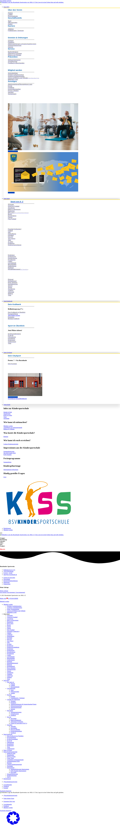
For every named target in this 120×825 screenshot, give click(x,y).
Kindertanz (10, 649)
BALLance (10, 623)
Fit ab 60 (9, 740)
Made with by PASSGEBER (9, 598)
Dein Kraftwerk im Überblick (15, 736)
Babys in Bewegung (12, 620)
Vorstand (13, 701)
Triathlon (9, 674)
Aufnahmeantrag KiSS (13, 761)
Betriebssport (7, 528)
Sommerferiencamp (12, 774)
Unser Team (10, 758)
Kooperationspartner (16, 731)
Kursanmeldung (11, 737)
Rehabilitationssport (12, 663)
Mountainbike (11, 658)
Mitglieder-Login (12, 612)
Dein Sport (7, 198)
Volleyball (10, 676)
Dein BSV (6, 7)
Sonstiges (9, 725)
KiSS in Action (11, 756)
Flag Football (10, 630)
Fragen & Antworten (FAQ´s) (19, 723)
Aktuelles (13, 726)
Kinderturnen (10, 650)
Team (12, 690)
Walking (9, 677)
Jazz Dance (10, 641)
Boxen (9, 625)
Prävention (10, 710)
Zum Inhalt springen (5, 0)
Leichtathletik (11, 657)
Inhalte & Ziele (11, 753)
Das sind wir (10, 682)
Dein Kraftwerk (8, 301)
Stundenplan (10, 755)
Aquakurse (10, 618)
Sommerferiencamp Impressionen (20, 769)
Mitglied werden (8, 530)
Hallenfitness (10, 636)
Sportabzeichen (11, 669)
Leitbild (13, 685)
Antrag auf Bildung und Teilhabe (16, 611)
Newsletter (14, 718)
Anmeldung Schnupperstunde (15, 759)
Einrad (9, 626)
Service (9, 717)
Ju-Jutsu (9, 644)
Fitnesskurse (10, 742)
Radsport (9, 661)
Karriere (9, 695)
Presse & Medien (15, 729)
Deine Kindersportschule (10, 752)
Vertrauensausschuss (16, 706)
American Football (12, 617)
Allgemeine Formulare (17, 721)
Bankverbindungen (16, 720)
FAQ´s (9, 777)
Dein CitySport (8, 352)
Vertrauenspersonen (16, 707)
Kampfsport (10, 744)
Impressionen (10, 767)
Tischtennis (10, 672)
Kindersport (10, 745)
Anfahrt (13, 693)
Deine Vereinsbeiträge (13, 609)
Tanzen (9, 671)
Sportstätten (14, 728)
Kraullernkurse (11, 652)
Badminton (10, 622)
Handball (9, 637)
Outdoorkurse (11, 660)
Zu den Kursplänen (12, 739)
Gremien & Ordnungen (13, 699)
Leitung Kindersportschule (14, 764)
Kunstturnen (10, 653)
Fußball (9, 633)
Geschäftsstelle (11, 688)
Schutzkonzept (15, 714)
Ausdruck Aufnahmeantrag (14, 607)
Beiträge (9, 763)
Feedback (13, 715)
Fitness (9, 628)
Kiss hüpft (13, 772)
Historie (13, 683)
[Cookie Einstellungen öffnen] (13, 824)
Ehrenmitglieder (15, 687)
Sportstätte (10, 766)
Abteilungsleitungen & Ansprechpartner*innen (23, 704)
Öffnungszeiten (15, 691)
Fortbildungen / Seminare (18, 698)
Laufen (9, 655)
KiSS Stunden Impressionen (18, 771)
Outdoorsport (10, 748)
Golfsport (9, 634)
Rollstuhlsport (11, 666)
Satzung (13, 709)
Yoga (8, 679)
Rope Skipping (11, 668)
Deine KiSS (7, 404)
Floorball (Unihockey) (13, 631)
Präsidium (13, 702)
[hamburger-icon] (0, 4)
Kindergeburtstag (12, 775)
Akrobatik (10, 615)
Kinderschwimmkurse (13, 647)
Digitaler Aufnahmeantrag (14, 606)
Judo (8, 642)
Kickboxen (10, 645)
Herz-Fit (9, 639)
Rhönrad (9, 664)
